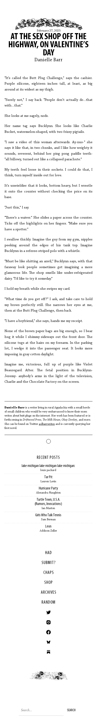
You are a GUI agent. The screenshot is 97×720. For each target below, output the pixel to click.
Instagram (48, 622)
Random (48, 602)
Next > (72, 679)
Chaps (48, 573)
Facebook (48, 632)
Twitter (48, 612)
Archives (48, 592)
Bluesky (48, 642)
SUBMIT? (49, 563)
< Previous (24, 679)
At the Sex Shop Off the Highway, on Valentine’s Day (48, 45)
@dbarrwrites (47, 424)
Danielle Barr (48, 60)
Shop (48, 582)
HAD (48, 553)
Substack (48, 652)
